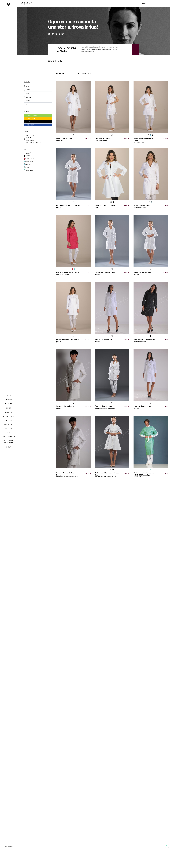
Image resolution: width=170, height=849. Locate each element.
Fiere (8, 432)
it (7, 841)
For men (8, 396)
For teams (8, 404)
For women (8, 400)
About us (8, 420)
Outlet (8, 408)
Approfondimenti (8, 436)
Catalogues (8, 424)
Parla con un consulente (8, 442)
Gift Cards (8, 428)
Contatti (8, 447)
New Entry (8, 412)
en (9, 841)
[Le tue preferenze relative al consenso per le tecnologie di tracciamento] (167, 846)
